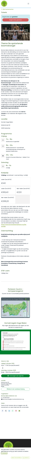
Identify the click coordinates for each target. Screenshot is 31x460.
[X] (6, 410)
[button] (15, 375)
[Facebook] (2, 410)
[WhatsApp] (12, 410)
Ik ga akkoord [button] (25, 457)
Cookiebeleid (4, 453)
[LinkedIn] (9, 410)
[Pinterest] (16, 410)
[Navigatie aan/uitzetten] (28, 3)
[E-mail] (19, 410)
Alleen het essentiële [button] (16, 457)
